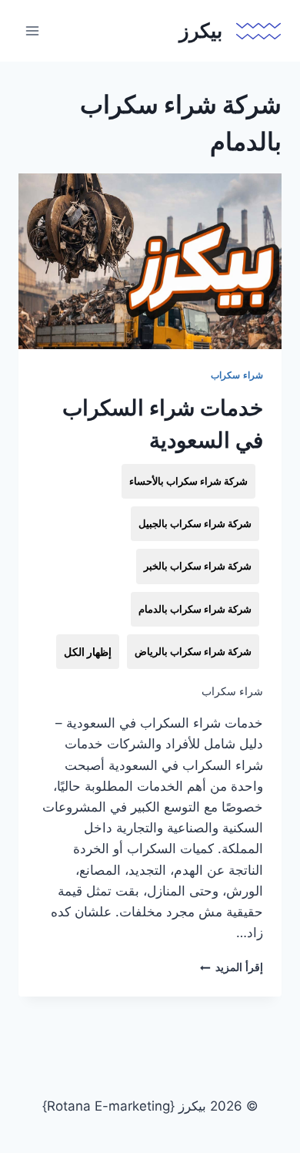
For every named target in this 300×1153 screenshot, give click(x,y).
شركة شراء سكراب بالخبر (198, 566)
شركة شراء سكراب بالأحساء (188, 481)
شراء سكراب (237, 375)
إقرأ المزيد (231, 967)
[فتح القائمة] (32, 30)
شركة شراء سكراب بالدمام (195, 609)
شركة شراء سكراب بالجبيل (195, 523)
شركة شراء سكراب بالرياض (193, 651)
